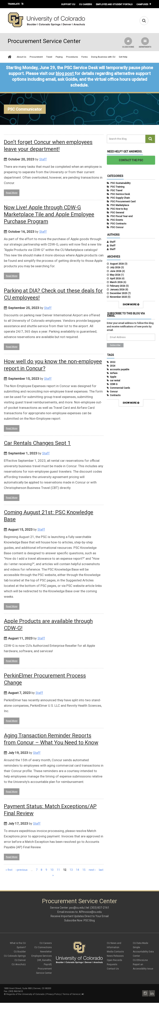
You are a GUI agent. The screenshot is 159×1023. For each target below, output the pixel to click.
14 (77, 869)
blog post (65, 73)
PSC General (117, 212)
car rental (115, 380)
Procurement (36, 57)
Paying (59, 57)
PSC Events (117, 220)
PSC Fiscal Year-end (122, 216)
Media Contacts (115, 951)
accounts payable (119, 369)
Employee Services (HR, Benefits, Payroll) (41, 960)
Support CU (68, 4)
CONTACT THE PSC (131, 160)
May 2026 (115, 274)
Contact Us (113, 968)
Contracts (115, 395)
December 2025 (118, 293)
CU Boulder (20, 951)
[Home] (46, 27)
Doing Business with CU (103, 57)
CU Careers (85, 4)
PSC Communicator (25, 109)
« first (9, 869)
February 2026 (117, 286)
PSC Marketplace (120, 205)
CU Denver (20, 960)
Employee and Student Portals (114, 4)
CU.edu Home (128, 47)
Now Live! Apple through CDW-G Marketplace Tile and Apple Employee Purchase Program (49, 214)
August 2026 (117, 263)
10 (52, 869)
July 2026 (115, 267)
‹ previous (22, 869)
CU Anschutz (19, 964)
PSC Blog (89, 920)
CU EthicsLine (140, 960)
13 (71, 869)
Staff (43, 159)
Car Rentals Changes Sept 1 (37, 443)
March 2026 (116, 282)
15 (84, 869)
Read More (11, 192)
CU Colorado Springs (15, 956)
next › (92, 869)
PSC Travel (116, 190)
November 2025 (118, 297)
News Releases (115, 956)
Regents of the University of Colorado (25, 994)
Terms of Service (71, 994)
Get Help (123, 57)
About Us (21, 57)
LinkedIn (152, 993)
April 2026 (115, 278)
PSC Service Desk (120, 194)
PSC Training (117, 186)
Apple (113, 376)
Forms (84, 57)
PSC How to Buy (119, 209)
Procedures (72, 57)
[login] (83, 994)
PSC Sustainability (120, 183)
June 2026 (115, 271)
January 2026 (117, 289)
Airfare (114, 373)
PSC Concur (117, 227)
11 (58, 869)
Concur (114, 391)
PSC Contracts (118, 223)
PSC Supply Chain (120, 197)
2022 (112, 362)
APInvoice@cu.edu (90, 911)
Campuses (142, 4)
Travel (49, 57)
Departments (145, 47)
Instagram (145, 993)
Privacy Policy (53, 994)
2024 (112, 365)
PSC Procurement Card (123, 201)
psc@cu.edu (76, 907)
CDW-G (114, 384)
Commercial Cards (120, 388)
